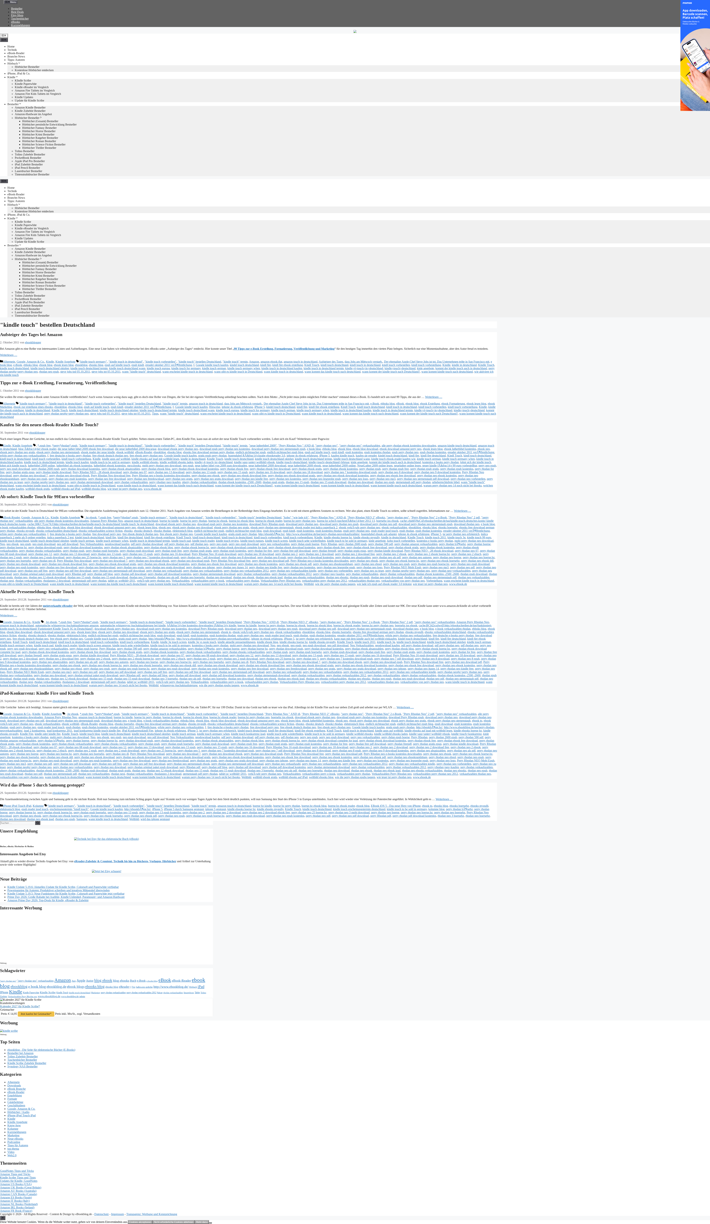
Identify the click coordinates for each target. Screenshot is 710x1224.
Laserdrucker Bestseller (28, 171)
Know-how (14, 1125)
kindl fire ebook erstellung (287, 365)
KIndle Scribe (23, 80)
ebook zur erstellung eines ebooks (33, 406)
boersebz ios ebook (387, 520)
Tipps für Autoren (17, 1145)
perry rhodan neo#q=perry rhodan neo (66, 413)
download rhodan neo (466, 524)
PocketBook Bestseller (28, 157)
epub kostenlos (354, 452)
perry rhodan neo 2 (286, 554)
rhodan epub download (473, 574)
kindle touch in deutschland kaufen (281, 368)
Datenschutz (101, 1214)
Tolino (203, 992)
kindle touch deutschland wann (127, 368)
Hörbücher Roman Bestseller (39, 141)
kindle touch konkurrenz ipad (248, 733)
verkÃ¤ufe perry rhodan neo (153, 580)
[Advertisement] (31, 937)
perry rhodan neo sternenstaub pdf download (423, 478)
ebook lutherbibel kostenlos (460, 448)
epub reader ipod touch (384, 530)
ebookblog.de (56, 987)
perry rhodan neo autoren (417, 557)
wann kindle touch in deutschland (283, 371)
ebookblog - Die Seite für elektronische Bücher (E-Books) (41, 1049)
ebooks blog (96, 365)
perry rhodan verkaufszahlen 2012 (292, 574)
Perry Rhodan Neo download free (111, 475)
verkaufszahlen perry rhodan (242, 580)
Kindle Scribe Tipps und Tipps (18, 1177)
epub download (272, 530)
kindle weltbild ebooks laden (176, 462)
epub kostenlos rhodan (377, 452)
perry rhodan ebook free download (270, 468)
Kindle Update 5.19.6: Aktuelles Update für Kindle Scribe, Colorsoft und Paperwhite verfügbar (63, 887)
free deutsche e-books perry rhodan (70, 455)
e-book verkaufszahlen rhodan (17, 527)
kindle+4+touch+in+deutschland (364, 368)
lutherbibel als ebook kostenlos (74, 465)
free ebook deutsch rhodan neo (110, 455)
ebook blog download (365, 448)
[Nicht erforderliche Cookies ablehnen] (210, 1222)
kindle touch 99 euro (479, 537)
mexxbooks (134, 465)
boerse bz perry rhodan (193, 520)
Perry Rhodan (329, 544)
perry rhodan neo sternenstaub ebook (188, 763)
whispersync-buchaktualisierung (178, 685)
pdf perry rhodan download (147, 544)
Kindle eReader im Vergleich (32, 87)
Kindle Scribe (48, 992)
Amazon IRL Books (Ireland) (17, 1207)
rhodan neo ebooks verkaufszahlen (304, 577)
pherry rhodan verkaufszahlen (199, 482)
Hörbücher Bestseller (27, 66)
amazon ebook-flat (271, 361)
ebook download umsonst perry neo (400, 448)
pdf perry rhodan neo (176, 544)
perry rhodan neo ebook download (20, 564)
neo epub (188, 465)
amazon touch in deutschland (300, 361)
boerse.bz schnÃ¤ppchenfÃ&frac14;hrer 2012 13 (346, 520)
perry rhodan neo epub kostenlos (68, 478)
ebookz (128, 530)
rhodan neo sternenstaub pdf (440, 577)
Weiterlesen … (8, 355)
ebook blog (45, 365)
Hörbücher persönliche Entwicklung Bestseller (49, 124)
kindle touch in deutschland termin (324, 368)
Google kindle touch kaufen (212, 365)
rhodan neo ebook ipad (269, 577)
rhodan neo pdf (413, 577)
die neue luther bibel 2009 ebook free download (86, 448)
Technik (12, 49)
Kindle (11, 77)
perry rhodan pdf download (130, 574)
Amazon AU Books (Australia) (18, 1190)
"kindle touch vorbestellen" (160, 361)
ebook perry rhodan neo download (192, 527)
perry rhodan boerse (479, 544)
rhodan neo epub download (387, 577)
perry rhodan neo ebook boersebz (440, 560)
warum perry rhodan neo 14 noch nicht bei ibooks (452, 485)
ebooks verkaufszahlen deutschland (56, 530)
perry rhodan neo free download (107, 478)
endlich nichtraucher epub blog (285, 452)
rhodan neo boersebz (192, 577)
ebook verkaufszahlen (394, 527)
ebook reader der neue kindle (98, 452)
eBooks (15, 21)
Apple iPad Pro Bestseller (30, 161)
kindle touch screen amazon (95, 645)
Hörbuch (12, 63)
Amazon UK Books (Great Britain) (20, 1187)
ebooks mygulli (25, 530)
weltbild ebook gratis (37, 488)
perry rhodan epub (370, 468)
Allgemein (9, 361)
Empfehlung (14, 1095)
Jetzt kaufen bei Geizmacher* (36, 1014)
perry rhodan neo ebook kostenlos (437, 475)
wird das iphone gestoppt (155, 819)
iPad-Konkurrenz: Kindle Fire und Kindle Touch (47, 693)
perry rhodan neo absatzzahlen (353, 557)
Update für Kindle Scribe (29, 100)
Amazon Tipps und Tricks (15, 1174)
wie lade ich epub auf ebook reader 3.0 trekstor (384, 584)
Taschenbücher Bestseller (22, 1059)
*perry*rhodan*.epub (64, 445)
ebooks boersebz (448, 527)
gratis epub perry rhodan (212, 455)
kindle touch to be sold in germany (110, 462)
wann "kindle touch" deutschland (141, 371)
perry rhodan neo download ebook (69, 475)
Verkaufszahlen (181, 580)
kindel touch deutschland (244, 365)
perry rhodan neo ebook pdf (295, 564)
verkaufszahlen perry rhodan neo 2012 (324, 580)
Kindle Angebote (65, 361)
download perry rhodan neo (302, 524)
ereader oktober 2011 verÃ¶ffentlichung (168, 365)
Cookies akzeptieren (140, 1222)
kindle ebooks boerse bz (338, 537)
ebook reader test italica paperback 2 (316, 527)
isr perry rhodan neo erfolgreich (461, 534)
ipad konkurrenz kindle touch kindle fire (97, 730)
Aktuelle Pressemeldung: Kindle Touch (37, 591)
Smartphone (189, 992)
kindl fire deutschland (433, 455)
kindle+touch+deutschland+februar (329, 462)
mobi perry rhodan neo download (161, 465)
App (74, 980)
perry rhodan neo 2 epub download (43, 557)
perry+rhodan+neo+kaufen (165, 482)
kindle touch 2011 (435, 537)
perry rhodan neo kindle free (251, 478)
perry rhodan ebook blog (155, 468)
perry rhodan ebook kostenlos (340, 468)
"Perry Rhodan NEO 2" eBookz (366, 517)
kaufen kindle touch (342, 455)
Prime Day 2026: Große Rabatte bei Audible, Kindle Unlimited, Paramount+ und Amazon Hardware (66, 896)
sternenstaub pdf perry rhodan (413, 482)
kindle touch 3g (456, 537)
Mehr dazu (201, 1222)
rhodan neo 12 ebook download (47, 577)
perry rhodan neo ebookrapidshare (333, 564)
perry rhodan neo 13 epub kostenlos (160, 812)
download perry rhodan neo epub (339, 524)
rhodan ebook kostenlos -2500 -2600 (239, 482)
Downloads (14, 1085)
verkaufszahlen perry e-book (207, 580)
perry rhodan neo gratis (178, 478)
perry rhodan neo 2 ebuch (466, 554)
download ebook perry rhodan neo (178, 448)
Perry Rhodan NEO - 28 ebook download (97, 472)
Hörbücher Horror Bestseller (38, 131)
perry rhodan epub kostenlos (456, 468)
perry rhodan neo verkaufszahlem (202, 570)
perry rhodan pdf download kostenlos (169, 574)
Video (10, 1152)
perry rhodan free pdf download (292, 550)
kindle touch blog (90, 733)
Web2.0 (11, 1155)
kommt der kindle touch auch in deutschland (461, 368)
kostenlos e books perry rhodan (440, 462)
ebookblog (81, 365)
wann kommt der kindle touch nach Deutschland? (391, 371)
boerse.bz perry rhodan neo (299, 520)
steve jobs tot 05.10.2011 (106, 371)
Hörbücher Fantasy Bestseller (39, 127)
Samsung (81, 819)
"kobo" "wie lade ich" (296, 517)
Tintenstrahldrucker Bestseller (32, 174)
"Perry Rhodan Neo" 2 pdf (464, 517)
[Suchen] (37, 823)
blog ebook (103, 980)
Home (11, 46)
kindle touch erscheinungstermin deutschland (359, 809)
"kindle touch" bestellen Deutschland (199, 361)
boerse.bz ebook (217, 520)
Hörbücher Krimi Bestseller (38, 134)
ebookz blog (111, 987)
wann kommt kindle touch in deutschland (345, 485)
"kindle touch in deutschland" (126, 361)
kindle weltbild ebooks (145, 462)
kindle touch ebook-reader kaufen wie (393, 458)
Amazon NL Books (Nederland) (19, 1204)
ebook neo (484, 448)
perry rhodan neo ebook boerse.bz (399, 560)
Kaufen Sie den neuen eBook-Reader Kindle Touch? (49, 424)
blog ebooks (121, 980)
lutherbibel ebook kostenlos (110, 465)
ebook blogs (75, 987)
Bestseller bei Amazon (20, 1053)
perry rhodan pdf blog (100, 574)
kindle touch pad (181, 540)
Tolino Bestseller (24, 151)
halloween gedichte (144, 987)
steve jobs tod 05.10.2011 (75, 371)
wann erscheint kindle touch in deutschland (187, 371)
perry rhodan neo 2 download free (355, 554)
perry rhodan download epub (45, 547)
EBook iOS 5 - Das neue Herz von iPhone (396, 805)
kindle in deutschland (464, 365)
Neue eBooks (15, 1138)
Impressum (117, 1214)
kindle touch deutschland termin (89, 368)
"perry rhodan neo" (326, 445)
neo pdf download (67, 544)
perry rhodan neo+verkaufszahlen (451, 570)
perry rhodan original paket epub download (38, 574)
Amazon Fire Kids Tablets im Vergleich (38, 93)
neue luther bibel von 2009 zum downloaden (221, 465)
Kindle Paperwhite (26, 83)
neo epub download (43, 544)
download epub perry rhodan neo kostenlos (225, 448)
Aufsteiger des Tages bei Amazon (31, 334)
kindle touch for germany (186, 368)
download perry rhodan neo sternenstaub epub (278, 448)
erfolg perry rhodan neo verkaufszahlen (23, 455)
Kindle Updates (24, 97)
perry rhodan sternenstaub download (91, 482)
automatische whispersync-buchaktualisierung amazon (67, 625)
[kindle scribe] (9, 1030)
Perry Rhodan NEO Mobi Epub (402, 567)
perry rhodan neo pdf (462, 567)
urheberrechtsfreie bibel (445, 482)
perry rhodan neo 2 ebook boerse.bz (429, 554)
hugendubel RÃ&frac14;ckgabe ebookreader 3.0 (256, 455)
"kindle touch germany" (93, 361)
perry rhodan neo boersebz (15, 560)
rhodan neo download (360, 482)
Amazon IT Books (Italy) (15, 1200)
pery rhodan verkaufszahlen (362, 574)
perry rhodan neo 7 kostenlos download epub (350, 472)
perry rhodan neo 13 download (166, 472)
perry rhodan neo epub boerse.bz (430, 564)
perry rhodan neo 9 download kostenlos (437, 472)
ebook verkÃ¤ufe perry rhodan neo (359, 527)
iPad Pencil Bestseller (27, 167)
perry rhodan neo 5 (114, 557)
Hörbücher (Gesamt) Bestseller (40, 121)
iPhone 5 (259, 406)
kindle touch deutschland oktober (50, 368)
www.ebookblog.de (49, 996)
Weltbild (309, 584)
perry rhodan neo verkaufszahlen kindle (293, 570)
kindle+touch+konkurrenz (466, 733)
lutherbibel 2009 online (41, 465)
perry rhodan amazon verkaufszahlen (415, 544)
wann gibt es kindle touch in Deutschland (238, 371)
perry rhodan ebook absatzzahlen (121, 468)
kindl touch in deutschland (365, 365)
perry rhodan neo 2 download (316, 554)
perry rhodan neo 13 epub (201, 472)
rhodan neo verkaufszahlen (473, 577)
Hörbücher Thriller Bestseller (39, 147)
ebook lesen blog (64, 365)
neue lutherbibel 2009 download (267, 465)
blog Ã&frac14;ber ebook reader (37, 448)
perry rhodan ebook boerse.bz (191, 547)
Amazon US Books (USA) (16, 1184)
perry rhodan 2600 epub (45, 468)
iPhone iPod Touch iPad (17, 805)
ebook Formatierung (453, 403)
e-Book (17, 365)
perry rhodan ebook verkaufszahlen (200, 652)
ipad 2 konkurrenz (34, 730)
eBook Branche (16, 1088)
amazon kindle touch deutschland (457, 445)
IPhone (4, 992)
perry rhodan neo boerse (447, 557)
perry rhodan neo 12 (40, 554)
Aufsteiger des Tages (331, 361)
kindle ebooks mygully (366, 537)
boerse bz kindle (169, 520)
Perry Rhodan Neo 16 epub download (214, 554)
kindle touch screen (276, 540)
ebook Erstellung (430, 403)
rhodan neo (20, 577)
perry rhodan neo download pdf (270, 560)
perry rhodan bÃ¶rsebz (452, 544)
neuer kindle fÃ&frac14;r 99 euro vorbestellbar (449, 465)
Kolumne (38, 805)
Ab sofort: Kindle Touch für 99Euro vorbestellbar (47, 496)
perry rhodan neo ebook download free (243, 475)
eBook (400, 403)
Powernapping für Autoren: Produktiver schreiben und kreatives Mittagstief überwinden (58, 890)
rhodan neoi (7, 580)
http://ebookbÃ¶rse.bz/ (271, 534)
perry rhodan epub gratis (424, 468)
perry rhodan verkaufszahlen (131, 482)
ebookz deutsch (143, 530)
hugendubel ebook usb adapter (379, 534)
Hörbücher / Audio (18, 1112)
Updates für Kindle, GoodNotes (18, 1180)
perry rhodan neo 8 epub (271, 557)
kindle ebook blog (267, 642)
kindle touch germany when (243, 368)
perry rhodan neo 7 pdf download (200, 557)
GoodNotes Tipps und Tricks (17, 1170)
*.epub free (44, 445)
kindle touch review (227, 540)
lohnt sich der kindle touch (475, 462)
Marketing (95, 993)
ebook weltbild (125, 452)
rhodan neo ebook (243, 577)
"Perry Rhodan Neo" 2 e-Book (429, 517)
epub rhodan (406, 530)
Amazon (254, 361)
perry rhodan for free (260, 550)
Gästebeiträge (15, 1102)
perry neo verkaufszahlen (275, 544)
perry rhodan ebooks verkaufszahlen (40, 550)
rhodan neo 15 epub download (328, 482)
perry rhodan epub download (137, 550)
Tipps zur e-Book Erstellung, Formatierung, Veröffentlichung (58, 382)
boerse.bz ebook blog (241, 520)
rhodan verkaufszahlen (28, 580)
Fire (133, 987)
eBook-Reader (15, 53)
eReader (124, 987)
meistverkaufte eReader (58, 605)
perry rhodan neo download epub (190, 560)
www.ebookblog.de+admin (73, 996)
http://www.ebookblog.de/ (170, 987)
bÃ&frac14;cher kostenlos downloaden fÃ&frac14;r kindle (201, 625)
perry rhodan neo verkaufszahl (164, 570)
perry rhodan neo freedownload (145, 478)
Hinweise (214, 406)
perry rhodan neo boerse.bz (479, 557)
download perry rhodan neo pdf (378, 524)
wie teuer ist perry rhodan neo (124, 488)
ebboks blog (30, 365)
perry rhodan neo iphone (200, 567)
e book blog (314, 448)
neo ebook (12, 544)
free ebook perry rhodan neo (146, 455)
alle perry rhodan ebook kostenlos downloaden (409, 445)
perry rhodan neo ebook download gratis (291, 475)
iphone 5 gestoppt (215, 809)
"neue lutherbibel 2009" (263, 445)
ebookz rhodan (162, 530)
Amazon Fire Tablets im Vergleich (35, 90)
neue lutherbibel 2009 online (339, 465)
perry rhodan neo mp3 (382, 478)
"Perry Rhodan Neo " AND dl (296, 445)
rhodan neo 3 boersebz (142, 577)
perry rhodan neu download (50, 675)
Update (3, 996)
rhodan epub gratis (273, 482)
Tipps (155, 413)
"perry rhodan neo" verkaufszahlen (359, 445)
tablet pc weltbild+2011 (121, 580)
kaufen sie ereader (366, 455)
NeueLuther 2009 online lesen (375, 465)
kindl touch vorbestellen (396, 365)
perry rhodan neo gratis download (213, 478)
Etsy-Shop (17, 15)
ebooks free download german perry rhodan (208, 452)
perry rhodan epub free (395, 468)
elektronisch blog (182, 530)
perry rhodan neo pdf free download (70, 570)
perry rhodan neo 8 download (395, 472)
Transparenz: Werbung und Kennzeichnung (151, 1214)
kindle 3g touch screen (173, 642)
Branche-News (16, 56)
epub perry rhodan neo (405, 452)
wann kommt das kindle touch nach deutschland (333, 371)
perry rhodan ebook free (234, 468)
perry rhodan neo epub (34, 478)
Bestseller (16, 8)
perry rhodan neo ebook (205, 475)
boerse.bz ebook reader (268, 520)
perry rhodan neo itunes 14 (232, 567)
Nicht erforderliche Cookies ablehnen (173, 1222)
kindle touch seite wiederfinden (307, 540)
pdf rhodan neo (199, 544)
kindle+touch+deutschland (400, 368)
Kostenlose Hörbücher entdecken (34, 70)
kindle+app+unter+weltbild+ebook (254, 462)
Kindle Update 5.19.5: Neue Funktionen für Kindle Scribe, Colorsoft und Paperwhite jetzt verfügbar (65, 893)
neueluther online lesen (407, 465)
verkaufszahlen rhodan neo (364, 580)
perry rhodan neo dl (44, 560)
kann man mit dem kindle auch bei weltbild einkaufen (365, 638)
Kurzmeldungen (20, 25)
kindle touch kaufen (77, 462)
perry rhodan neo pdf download (117, 672)
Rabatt (160, 993)
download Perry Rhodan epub (266, 524)
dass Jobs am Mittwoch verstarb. (364, 361)
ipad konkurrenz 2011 (59, 730)
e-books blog (152, 981)
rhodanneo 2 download (56, 580)
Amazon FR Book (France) (16, 1210)
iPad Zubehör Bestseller (29, 164)
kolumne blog (436, 809)
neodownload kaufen (117, 544)
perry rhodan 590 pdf (380, 544)
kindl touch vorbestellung (426, 365)
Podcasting (13, 1142)
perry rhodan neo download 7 (30, 475)
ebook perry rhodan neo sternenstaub (58, 452)
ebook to (226, 632)
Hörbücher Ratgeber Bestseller (40, 137)
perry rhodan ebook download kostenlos (195, 468)
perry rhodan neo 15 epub (232, 472)
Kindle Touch (486, 365)
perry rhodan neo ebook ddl (477, 560)
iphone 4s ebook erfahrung (237, 406)
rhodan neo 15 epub (297, 482)
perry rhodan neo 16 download (267, 472)
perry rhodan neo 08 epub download (207, 655)
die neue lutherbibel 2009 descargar (135, 448)
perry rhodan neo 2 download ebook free (266, 812)
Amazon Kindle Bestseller (30, 107)
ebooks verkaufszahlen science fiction (101, 530)
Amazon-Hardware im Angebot (33, 114)
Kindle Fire (26, 733)
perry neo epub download (15, 468)
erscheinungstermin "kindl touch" (69, 809)
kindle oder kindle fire (47, 733)
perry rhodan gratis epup (20, 472)
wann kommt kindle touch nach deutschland (447, 371)
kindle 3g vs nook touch (202, 642)
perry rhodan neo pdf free (33, 570)
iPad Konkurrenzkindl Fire (137, 730)
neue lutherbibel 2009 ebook (304, 465)
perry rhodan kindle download (53, 472)
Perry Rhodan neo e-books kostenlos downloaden (161, 475)
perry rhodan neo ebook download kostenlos (343, 475)
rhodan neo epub (49, 371)
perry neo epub (487, 465)
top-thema (13, 1148)
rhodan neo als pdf (168, 577)
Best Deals (17, 11)
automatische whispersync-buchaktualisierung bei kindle (133, 625)
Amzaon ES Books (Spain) (16, 1197)
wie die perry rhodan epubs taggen (335, 584)
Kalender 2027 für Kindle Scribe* (20, 1006)
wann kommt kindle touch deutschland (297, 485)
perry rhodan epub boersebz (102, 550)
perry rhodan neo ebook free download (393, 475)
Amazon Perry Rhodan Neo (106, 520)
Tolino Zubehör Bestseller (30, 154)
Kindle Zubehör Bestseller (30, 110)
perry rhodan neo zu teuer (369, 570)
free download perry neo (106, 534)
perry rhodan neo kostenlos (285, 478)
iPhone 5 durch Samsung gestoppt (184, 809)
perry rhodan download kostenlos (80, 468)
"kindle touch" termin (235, 361)
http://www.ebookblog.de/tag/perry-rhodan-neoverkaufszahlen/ (323, 534)
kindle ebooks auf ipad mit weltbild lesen (155, 458)
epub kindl (137, 365)
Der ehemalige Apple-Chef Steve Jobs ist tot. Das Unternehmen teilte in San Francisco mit (436, 361)
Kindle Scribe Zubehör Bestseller (26, 1063)
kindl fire (265, 365)
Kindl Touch (311, 365)
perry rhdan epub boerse (305, 544)
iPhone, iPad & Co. (18, 73)
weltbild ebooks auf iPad (65, 488)
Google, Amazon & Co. (31, 361)
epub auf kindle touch (117, 365)
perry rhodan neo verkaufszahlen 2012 (246, 570)
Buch (133, 980)
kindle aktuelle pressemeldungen (237, 642)
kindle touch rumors (252, 540)
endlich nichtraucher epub (251, 452)
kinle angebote (425, 368)
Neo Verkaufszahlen (91, 544)
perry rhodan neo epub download (470, 564)
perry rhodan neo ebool (368, 564)
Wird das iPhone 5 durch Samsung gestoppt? (42, 785)
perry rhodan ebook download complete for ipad (239, 547)
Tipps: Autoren (16, 59)
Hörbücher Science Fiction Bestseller (43, 144)
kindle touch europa (158, 368)
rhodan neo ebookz (337, 577)
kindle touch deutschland (14, 368)
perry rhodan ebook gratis (307, 468)
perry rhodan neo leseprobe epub (321, 478)
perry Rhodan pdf (75, 574)
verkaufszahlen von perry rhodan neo (403, 580)
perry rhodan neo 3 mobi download (349, 812)
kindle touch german (214, 368)
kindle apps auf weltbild (116, 458)
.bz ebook (91, 517)
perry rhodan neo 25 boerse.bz (83, 557)
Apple (81, 980)
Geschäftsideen (16, 1105)
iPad (201, 986)
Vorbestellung (434, 580)
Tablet (197, 992)
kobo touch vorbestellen (401, 540)
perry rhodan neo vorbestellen (468, 478)
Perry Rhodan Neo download (74, 560)
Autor (90, 980)
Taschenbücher (20, 18)
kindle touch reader (203, 540)
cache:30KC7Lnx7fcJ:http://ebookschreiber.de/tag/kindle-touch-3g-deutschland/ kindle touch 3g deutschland (90, 524)
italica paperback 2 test (60, 537)
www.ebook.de (153, 488)
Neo (2, 544)
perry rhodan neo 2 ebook (391, 554)
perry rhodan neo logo (355, 478)
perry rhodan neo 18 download (305, 472)
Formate (12, 1098)
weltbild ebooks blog (94, 488)
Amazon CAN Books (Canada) (18, 1194)
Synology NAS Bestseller (22, 1066)
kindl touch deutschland (334, 365)
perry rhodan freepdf (324, 550)
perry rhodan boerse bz (13, 547)
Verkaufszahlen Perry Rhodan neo (280, 580)
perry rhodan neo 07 (135, 472)
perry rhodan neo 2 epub (201, 658)
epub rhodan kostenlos (433, 452)
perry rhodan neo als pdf (386, 557)
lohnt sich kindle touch (13, 465)
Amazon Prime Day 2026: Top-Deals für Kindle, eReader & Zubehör (48, 900)
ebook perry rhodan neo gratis (17, 452)
